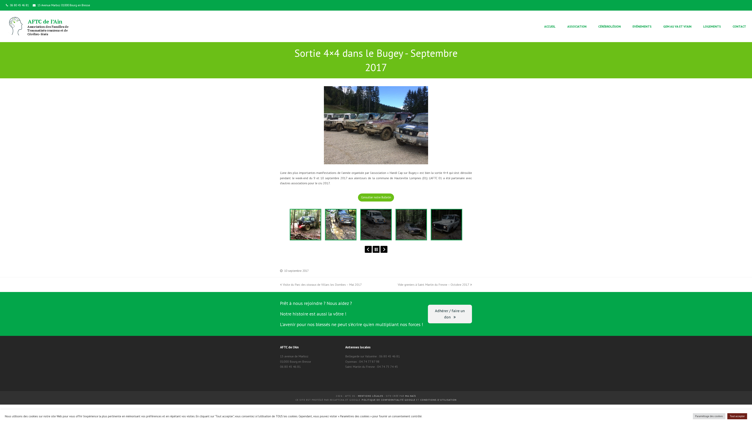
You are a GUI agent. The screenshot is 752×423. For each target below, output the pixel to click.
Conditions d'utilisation (438, 399)
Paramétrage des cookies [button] (709, 416)
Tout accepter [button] (737, 416)
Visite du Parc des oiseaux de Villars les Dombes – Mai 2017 (322, 285)
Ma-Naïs (410, 395)
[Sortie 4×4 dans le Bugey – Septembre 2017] (376, 162)
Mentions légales (370, 395)
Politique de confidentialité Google (388, 399)
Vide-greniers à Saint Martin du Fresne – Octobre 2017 (433, 285)
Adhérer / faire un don (450, 314)
